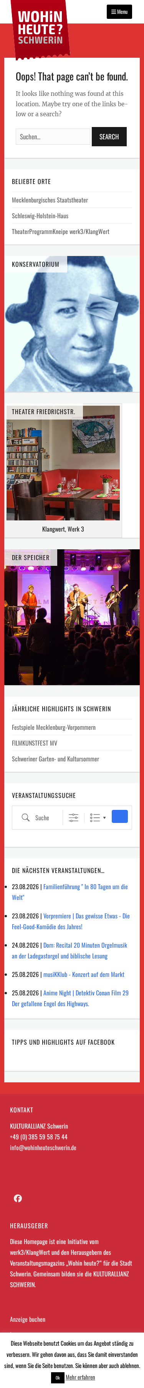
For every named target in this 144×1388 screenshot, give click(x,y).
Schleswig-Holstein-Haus (40, 215)
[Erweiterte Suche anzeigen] (73, 818)
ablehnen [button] (129, 1365)
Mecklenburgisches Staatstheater (50, 199)
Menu (121, 11)
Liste (95, 818)
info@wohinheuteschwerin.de (43, 1147)
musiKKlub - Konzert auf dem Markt (83, 974)
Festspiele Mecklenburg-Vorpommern (54, 727)
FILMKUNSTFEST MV (34, 743)
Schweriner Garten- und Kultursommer (55, 758)
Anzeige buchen (27, 1319)
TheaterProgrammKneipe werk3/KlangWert (60, 231)
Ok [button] (58, 1378)
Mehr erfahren (80, 1377)
